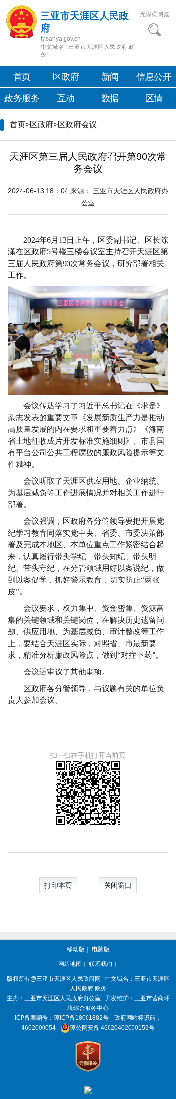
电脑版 (101, 949)
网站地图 (70, 964)
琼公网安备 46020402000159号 (112, 1027)
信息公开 (154, 77)
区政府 (66, 77)
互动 (66, 98)
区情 (154, 98)
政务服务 (22, 98)
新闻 (110, 77)
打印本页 (58, 885)
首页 (22, 77)
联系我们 (100, 964)
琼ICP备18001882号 (81, 1017)
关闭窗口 (118, 885)
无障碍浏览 (154, 14)
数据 (110, 98)
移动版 (76, 949)
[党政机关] (88, 1056)
